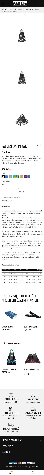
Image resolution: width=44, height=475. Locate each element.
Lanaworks (34, 467)
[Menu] (3, 4)
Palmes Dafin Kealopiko (9, 369)
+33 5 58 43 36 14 (11, 412)
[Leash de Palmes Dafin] (32, 315)
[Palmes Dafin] (40, 145)
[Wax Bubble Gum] (11, 315)
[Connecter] (37, 4)
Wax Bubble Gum (7, 327)
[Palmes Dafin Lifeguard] (37, 145)
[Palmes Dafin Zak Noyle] (22, 36)
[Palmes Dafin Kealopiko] (11, 357)
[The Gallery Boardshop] (20, 3)
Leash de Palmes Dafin (31, 327)
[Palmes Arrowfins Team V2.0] (32, 357)
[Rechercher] (40, 4)
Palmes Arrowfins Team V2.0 (31, 370)
